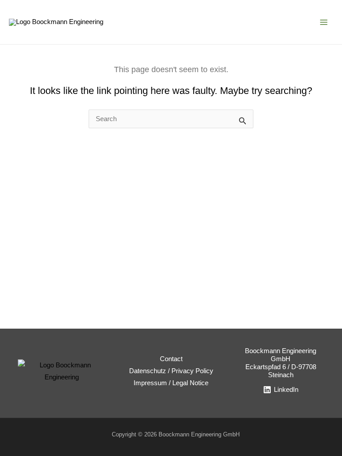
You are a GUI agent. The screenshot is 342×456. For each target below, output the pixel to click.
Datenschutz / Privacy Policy (171, 371)
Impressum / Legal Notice (171, 383)
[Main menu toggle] (323, 22)
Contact (171, 358)
